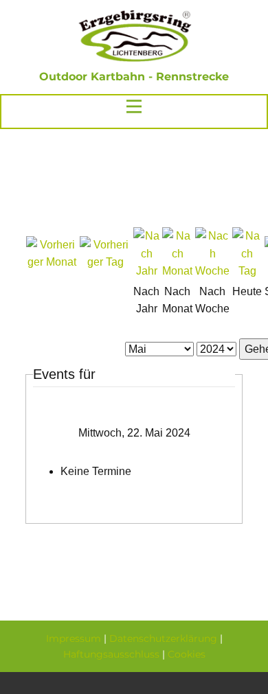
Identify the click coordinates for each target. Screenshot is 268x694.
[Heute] (247, 271)
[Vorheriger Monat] (51, 262)
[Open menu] (134, 106)
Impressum (73, 638)
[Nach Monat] (177, 271)
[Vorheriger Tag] (105, 262)
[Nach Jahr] (146, 271)
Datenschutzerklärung (163, 638)
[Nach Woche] (212, 271)
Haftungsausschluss (111, 654)
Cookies (186, 654)
